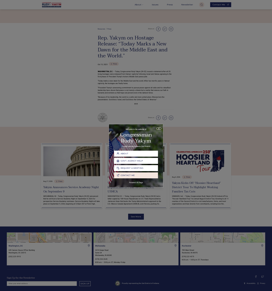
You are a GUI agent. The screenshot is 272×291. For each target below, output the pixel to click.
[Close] (158, 128)
